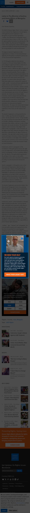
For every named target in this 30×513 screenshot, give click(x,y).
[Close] (27, 236)
